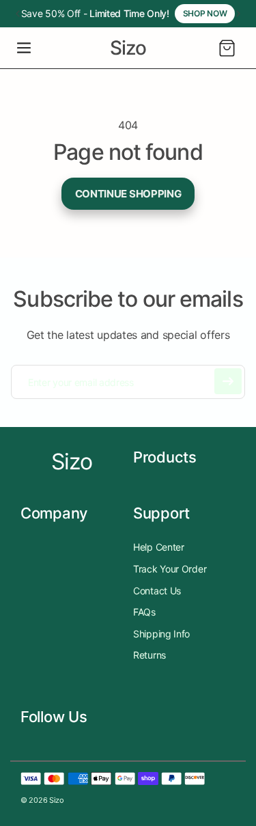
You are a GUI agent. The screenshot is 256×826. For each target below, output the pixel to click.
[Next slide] (238, 14)
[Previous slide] (18, 14)
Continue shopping (128, 193)
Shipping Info (161, 633)
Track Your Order (169, 569)
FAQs (144, 612)
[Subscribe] (228, 381)
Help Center (158, 547)
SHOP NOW (205, 13)
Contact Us (157, 590)
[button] (23, 47)
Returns (149, 655)
